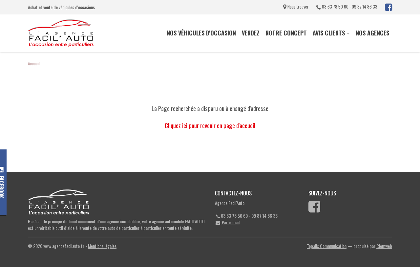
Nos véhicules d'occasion (201, 33)
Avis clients (329, 33)
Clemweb (384, 245)
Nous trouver (297, 6)
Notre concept (286, 33)
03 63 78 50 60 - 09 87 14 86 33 (349, 6)
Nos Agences (372, 33)
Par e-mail (230, 222)
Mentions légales (102, 245)
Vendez (251, 33)
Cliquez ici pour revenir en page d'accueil (210, 125)
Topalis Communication (326, 245)
